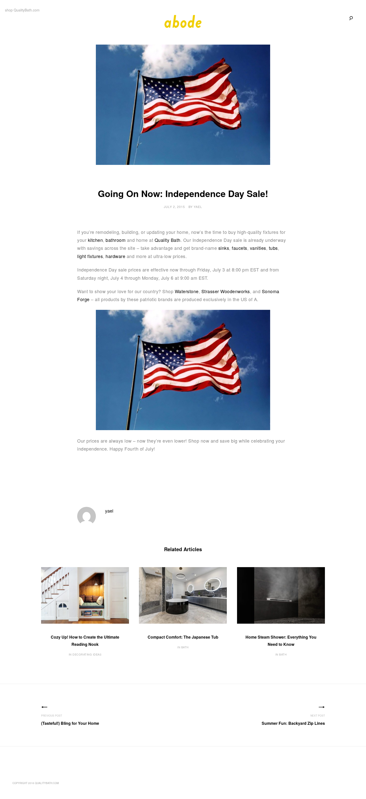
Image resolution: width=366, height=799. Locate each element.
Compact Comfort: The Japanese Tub (183, 637)
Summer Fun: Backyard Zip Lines (293, 723)
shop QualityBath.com (22, 9)
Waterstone (187, 291)
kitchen (95, 240)
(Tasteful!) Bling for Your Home (70, 723)
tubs (273, 248)
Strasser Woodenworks (225, 291)
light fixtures (90, 256)
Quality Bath (168, 240)
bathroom (115, 240)
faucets (239, 248)
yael (198, 206)
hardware (115, 256)
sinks (223, 248)
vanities (258, 248)
